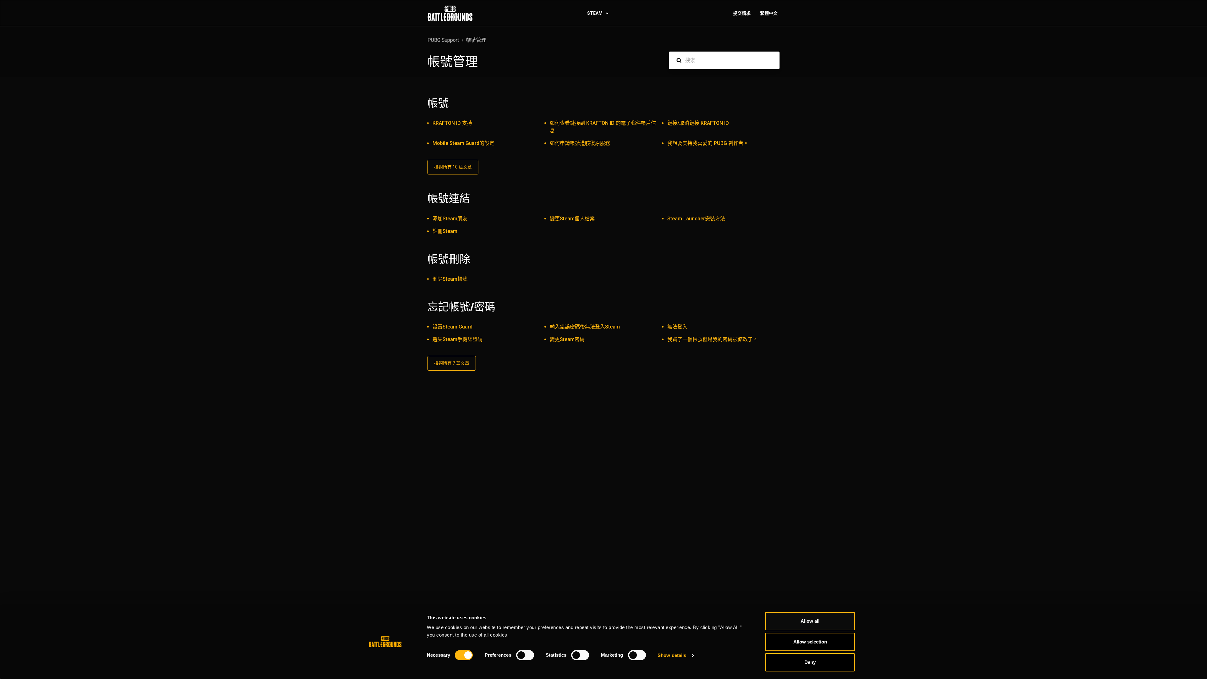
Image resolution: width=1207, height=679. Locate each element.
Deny (810, 662)
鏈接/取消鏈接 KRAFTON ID (698, 123)
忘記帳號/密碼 (461, 307)
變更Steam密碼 (567, 339)
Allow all (810, 621)
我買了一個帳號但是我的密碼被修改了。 (712, 339)
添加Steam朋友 (450, 219)
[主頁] (450, 13)
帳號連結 (448, 198)
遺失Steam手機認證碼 (457, 339)
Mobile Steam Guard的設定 (463, 143)
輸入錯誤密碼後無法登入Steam (585, 327)
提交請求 (742, 13)
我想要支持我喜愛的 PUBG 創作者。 (707, 143)
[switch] (525, 655)
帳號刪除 (448, 259)
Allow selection (810, 641)
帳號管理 (476, 40)
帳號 (438, 103)
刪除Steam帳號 (450, 279)
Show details (672, 655)
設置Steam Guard (452, 327)
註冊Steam (445, 231)
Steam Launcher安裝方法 (696, 219)
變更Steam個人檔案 (572, 219)
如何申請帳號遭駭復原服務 (580, 143)
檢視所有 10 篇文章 (453, 166)
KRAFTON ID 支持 (452, 123)
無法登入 (677, 327)
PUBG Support (443, 40)
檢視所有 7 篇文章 (451, 363)
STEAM (595, 13)
